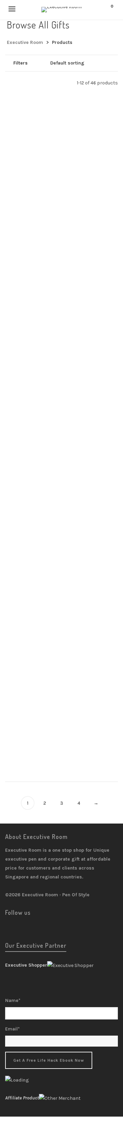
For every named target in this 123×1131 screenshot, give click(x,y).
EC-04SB (61, 740)
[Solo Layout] (8, 83)
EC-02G (61, 635)
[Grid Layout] (27, 83)
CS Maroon (61, 519)
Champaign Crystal (61, 351)
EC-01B (61, 582)
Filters (20, 63)
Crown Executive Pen (61, 422)
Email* (12, 1029)
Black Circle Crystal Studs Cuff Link (61, 193)
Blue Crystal (62, 245)
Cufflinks (61, 201)
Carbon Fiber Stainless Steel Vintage (61, 298)
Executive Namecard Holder (61, 590)
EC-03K (61, 687)
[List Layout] (17, 83)
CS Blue (61, 466)
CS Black (62, 414)
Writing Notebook (61, 139)
